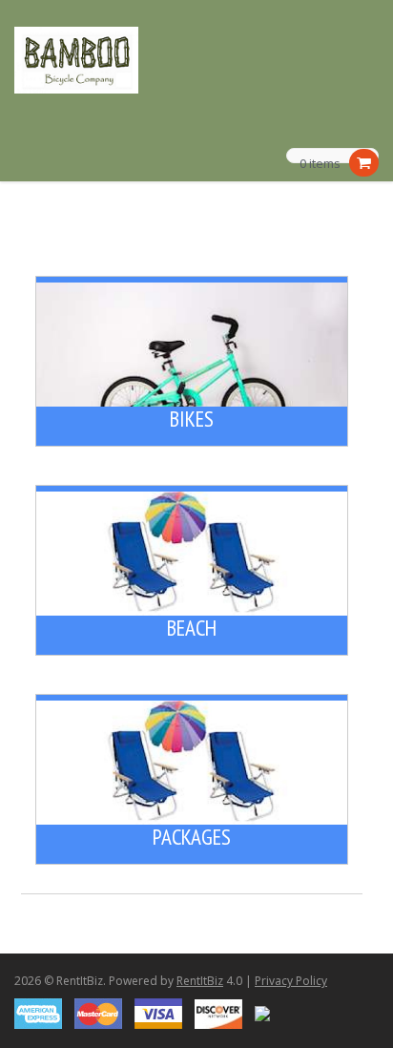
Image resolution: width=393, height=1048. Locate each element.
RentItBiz (199, 981)
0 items (320, 164)
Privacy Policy (291, 981)
